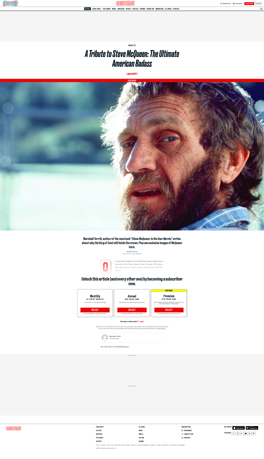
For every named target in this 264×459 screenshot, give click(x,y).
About (98, 445)
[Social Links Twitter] (237, 434)
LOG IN (258, 3)
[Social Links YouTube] (245, 434)
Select (95, 310)
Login (141, 321)
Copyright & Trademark (177, 445)
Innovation (159, 9)
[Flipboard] (253, 434)
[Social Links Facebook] (233, 434)
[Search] (261, 9)
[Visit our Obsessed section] (16, 3)
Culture (141, 438)
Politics (135, 9)
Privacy (127, 445)
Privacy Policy (161, 328)
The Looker (107, 9)
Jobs (112, 445)
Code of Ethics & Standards (140, 445)
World (141, 434)
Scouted (176, 9)
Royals (128, 9)
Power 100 (150, 9)
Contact (103, 445)
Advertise (117, 445)
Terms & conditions (162, 445)
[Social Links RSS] (249, 434)
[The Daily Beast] (125, 3)
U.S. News (168, 9)
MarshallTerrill (115, 338)
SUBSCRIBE (249, 3)
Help (123, 445)
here (127, 347)
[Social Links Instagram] (241, 434)
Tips (108, 445)
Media (114, 9)
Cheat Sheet (96, 9)
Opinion (142, 9)
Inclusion (153, 445)
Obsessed (120, 9)
